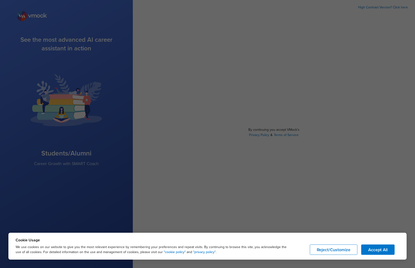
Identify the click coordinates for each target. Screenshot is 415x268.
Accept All (378, 250)
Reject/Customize (333, 250)
